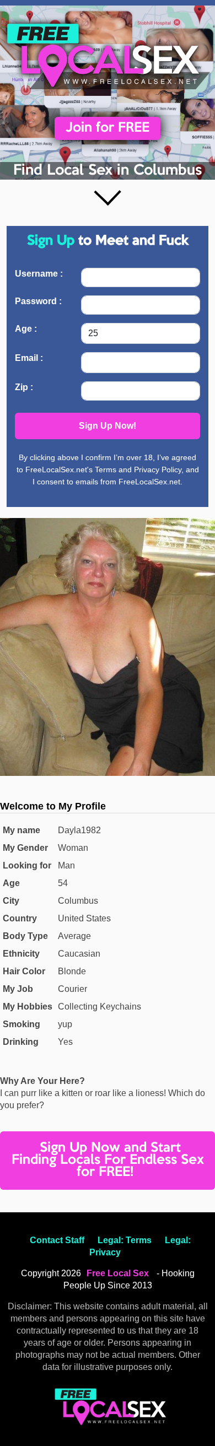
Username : (39, 273)
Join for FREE (107, 128)
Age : (26, 328)
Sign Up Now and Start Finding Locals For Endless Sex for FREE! (108, 1160)
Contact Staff (57, 1240)
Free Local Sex (118, 1273)
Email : (29, 358)
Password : (38, 301)
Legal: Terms (125, 1240)
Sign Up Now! (107, 425)
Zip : (24, 387)
